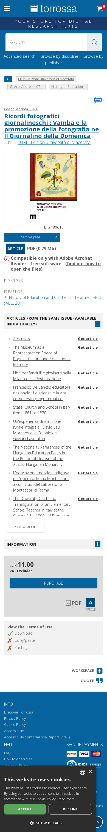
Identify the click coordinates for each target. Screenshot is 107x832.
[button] (94, 42)
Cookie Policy (15, 724)
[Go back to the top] (97, 822)
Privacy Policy (15, 718)
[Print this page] (98, 100)
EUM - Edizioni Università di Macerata (54, 142)
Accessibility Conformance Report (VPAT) (37, 737)
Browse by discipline (59, 56)
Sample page (30, 237)
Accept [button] (25, 809)
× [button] (90, 772)
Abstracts (21, 338)
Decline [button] (70, 809)
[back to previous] (8, 79)
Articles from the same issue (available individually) (51, 321)
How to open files (18, 759)
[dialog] (48, 798)
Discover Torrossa (18, 712)
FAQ (7, 753)
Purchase (53, 583)
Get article (88, 338)
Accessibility (14, 731)
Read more (66, 799)
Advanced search (19, 56)
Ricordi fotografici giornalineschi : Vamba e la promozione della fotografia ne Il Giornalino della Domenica (51, 126)
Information (21, 544)
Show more (25, 527)
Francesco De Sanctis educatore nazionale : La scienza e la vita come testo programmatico (42, 393)
